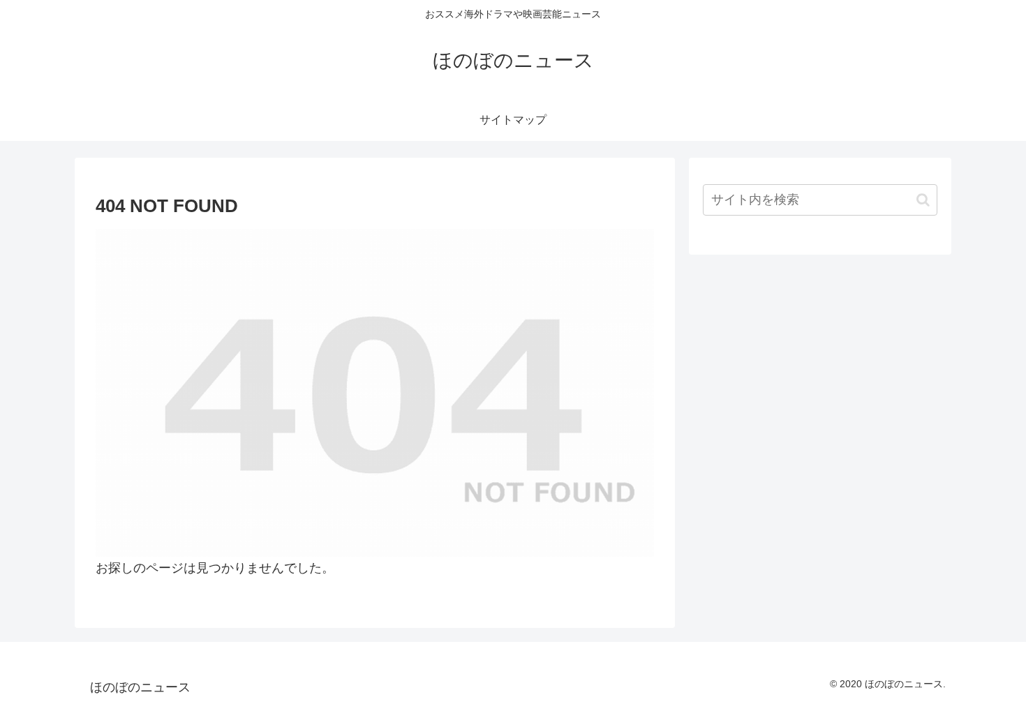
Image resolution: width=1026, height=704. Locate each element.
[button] (923, 200)
